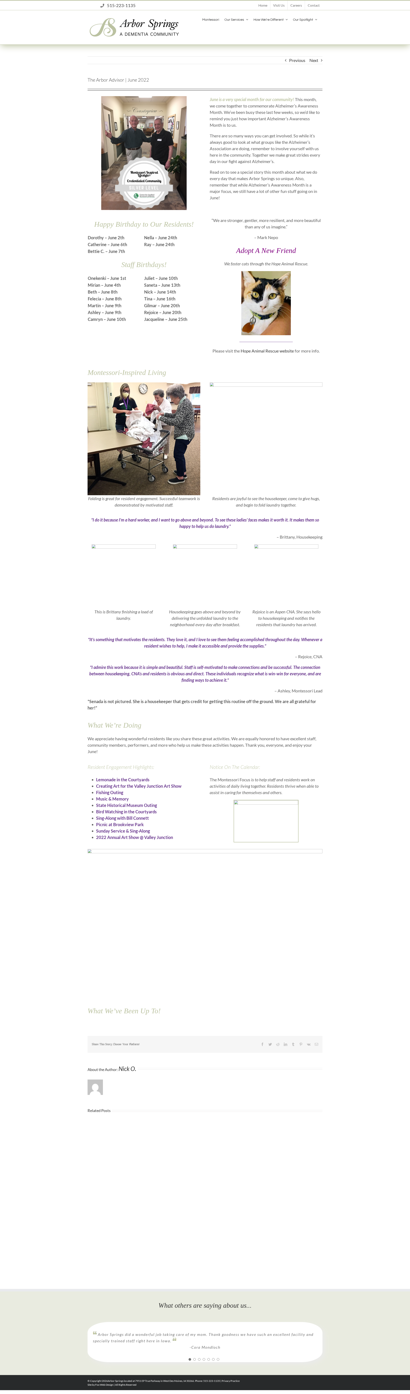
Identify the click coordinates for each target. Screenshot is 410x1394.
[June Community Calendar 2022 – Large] (205, 851)
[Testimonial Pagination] (190, 1359)
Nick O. (127, 1068)
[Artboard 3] (144, 384)
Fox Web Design (104, 1384)
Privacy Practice (231, 1380)
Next (313, 60)
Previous (297, 60)
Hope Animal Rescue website (267, 350)
